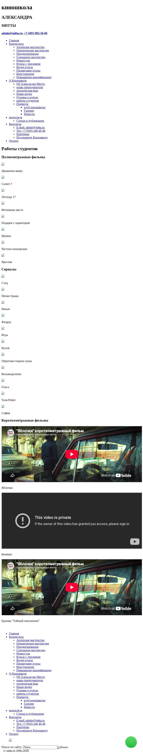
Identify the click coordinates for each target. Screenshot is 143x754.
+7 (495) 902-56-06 (35, 33)
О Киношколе (18, 80)
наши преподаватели (29, 87)
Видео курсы (24, 67)
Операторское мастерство (32, 50)
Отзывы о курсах (27, 97)
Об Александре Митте (30, 83)
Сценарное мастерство (30, 57)
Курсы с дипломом (28, 63)
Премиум (22, 104)
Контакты (15, 124)
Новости (29, 114)
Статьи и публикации (30, 120)
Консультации (25, 73)
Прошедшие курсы (28, 70)
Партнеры (22, 134)
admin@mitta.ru (12, 33)
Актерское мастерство (30, 47)
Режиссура (23, 60)
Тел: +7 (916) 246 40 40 (30, 130)
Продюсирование (27, 53)
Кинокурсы (16, 43)
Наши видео (24, 94)
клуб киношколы (34, 107)
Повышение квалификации (33, 77)
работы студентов (27, 100)
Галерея (29, 110)
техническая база (27, 90)
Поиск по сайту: (11, 747)
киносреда (15, 117)
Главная (14, 40)
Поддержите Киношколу (32, 137)
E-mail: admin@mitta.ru (30, 127)
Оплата (13, 140)
